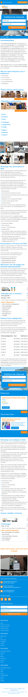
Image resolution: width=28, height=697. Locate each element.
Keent (4, 119)
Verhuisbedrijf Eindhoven (6, 667)
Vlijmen (2, 673)
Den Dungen (3, 658)
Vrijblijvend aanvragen (17, 27)
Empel (2, 654)
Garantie (2, 643)
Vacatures (2, 645)
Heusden (2, 660)
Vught (2, 671)
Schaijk (4, 127)
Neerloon (5, 132)
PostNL (11, 223)
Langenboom (6, 125)
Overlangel (5, 122)
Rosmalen (3, 653)
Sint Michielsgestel (4, 675)
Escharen (5, 117)
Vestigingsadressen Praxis (8, 262)
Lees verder (6, 407)
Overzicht (24, 412)
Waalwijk (2, 680)
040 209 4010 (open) (7, 2)
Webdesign (20, 688)
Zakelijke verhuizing (5, 626)
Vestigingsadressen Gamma (9, 260)
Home (2, 623)
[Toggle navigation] (24, 7)
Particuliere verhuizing (5, 625)
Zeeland (4, 135)
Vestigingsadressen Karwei (8, 258)
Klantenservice (3, 636)
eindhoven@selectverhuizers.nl (11, 587)
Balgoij (4, 130)
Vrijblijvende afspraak (22, 2)
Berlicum (2, 656)
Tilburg (2, 669)
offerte (22, 300)
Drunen (2, 679)
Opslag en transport (5, 630)
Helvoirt (2, 677)
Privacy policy (3, 639)
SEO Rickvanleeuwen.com (17, 689)
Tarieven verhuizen (4, 628)
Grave (4, 114)
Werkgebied (3, 641)
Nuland (2, 662)
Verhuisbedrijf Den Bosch (6, 651)
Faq (1, 638)
